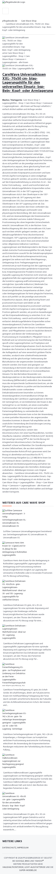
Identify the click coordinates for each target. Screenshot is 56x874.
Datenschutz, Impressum (15, 848)
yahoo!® (39, 861)
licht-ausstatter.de (35, 867)
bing (27, 861)
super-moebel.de (28, 870)
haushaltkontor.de (13, 867)
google (20, 861)
